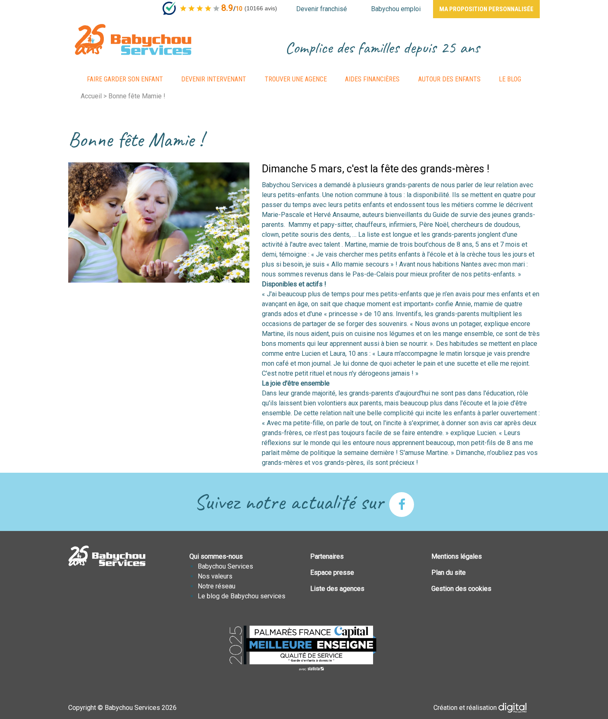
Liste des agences (337, 589)
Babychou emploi (396, 9)
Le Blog (510, 79)
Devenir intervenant (213, 79)
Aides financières (372, 79)
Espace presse (332, 572)
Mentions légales (456, 556)
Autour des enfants (449, 79)
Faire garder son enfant (125, 79)
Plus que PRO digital (519, 708)
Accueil (91, 96)
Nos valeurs (215, 576)
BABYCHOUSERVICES (132, 39)
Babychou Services (225, 566)
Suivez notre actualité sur (291, 502)
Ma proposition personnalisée (486, 9)
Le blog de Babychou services (241, 596)
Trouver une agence (296, 79)
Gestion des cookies (461, 589)
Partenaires (327, 556)
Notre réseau (216, 586)
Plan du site (448, 572)
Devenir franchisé (321, 9)
